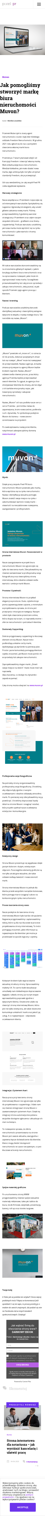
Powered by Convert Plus (22, 1381)
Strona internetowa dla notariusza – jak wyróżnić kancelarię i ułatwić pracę (22, 1447)
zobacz (36, 1466)
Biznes (5, 77)
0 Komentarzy (32, 1462)
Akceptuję (22, 1507)
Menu (36, 1)
